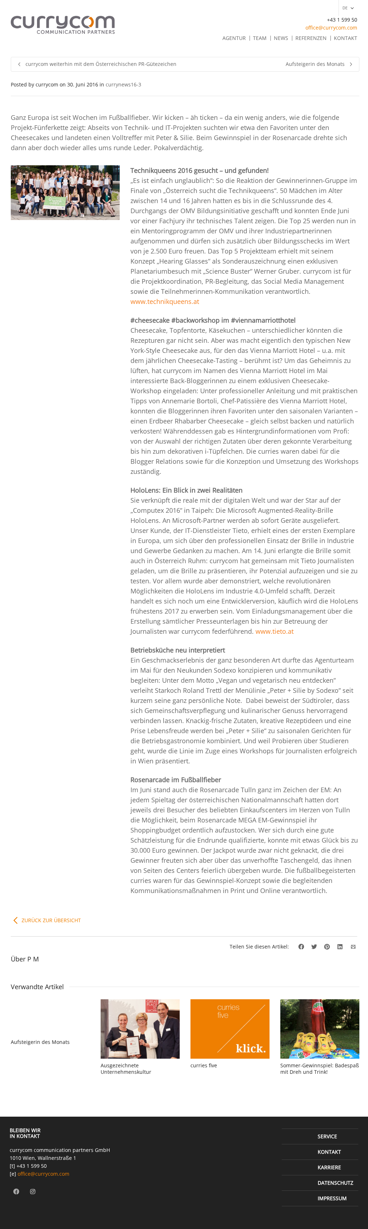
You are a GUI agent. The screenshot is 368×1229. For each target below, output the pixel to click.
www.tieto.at (275, 631)
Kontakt (345, 38)
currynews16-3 (123, 84)
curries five (203, 1065)
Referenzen (311, 38)
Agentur (234, 38)
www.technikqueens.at (164, 301)
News (281, 38)
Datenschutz (335, 1182)
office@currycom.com (331, 27)
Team (260, 38)
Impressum (332, 1198)
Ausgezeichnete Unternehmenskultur (126, 1068)
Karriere (329, 1167)
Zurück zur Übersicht (51, 920)
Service (327, 1136)
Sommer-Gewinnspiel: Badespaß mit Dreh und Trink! (319, 1068)
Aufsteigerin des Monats (40, 1042)
